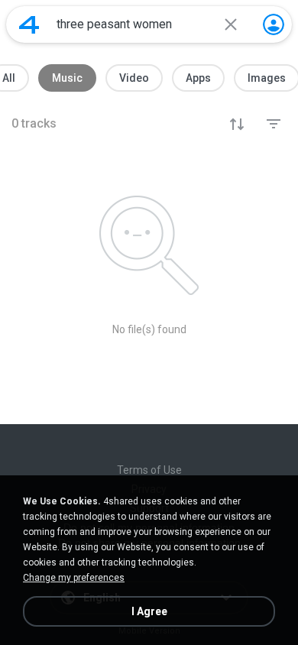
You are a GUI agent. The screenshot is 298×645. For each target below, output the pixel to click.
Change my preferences (74, 577)
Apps (198, 78)
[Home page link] (29, 24)
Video (134, 78)
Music (67, 78)
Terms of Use (149, 470)
